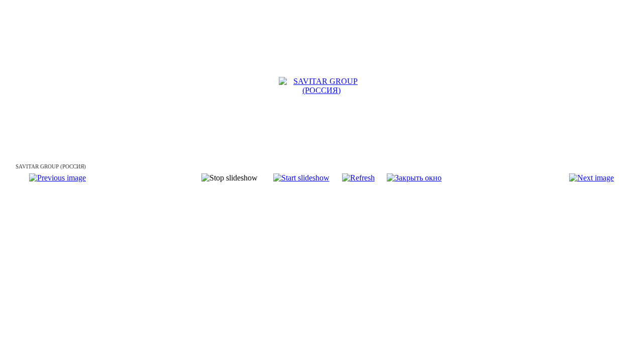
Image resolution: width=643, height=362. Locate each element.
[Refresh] (358, 177)
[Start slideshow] (301, 177)
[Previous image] (57, 177)
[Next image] (591, 177)
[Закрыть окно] (414, 177)
